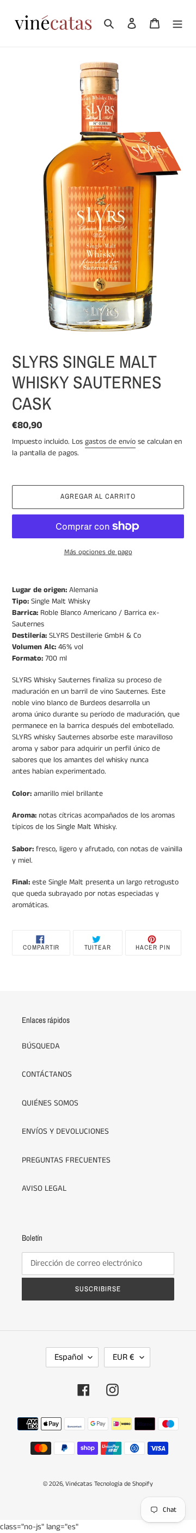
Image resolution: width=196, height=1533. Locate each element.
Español (68, 1357)
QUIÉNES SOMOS (50, 1103)
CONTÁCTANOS (47, 1074)
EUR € (123, 1357)
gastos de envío (110, 441)
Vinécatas (78, 1483)
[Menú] (177, 23)
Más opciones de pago (98, 552)
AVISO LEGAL (44, 1188)
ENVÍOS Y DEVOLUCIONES (65, 1131)
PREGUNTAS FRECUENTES (66, 1160)
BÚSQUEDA (41, 1046)
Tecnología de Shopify (123, 1483)
